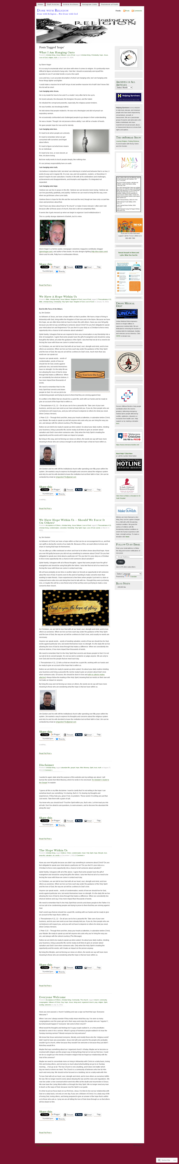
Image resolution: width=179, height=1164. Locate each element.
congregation (43, 1002)
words (98, 528)
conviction (63, 528)
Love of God (71, 55)
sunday (41, 1005)
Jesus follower (61, 55)
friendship (71, 528)
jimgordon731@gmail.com (66, 477)
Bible (47, 299)
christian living (50, 55)
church (96, 1000)
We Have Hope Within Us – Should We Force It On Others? (72, 521)
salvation (49, 855)
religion (50, 57)
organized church (88, 1002)
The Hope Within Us (53, 850)
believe (63, 853)
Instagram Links (89, 4)
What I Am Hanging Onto (57, 52)
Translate (133, 576)
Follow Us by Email (128, 544)
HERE (118, 336)
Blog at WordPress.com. (45, 1146)
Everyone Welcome (52, 997)
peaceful (42, 855)
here (117, 423)
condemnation (54, 528)
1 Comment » (47, 770)
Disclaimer (46, 765)
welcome (48, 1005)
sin (54, 855)
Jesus (106, 55)
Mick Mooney (84, 767)
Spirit (91, 767)
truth (55, 57)
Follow (120, 562)
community (103, 1000)
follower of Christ (54, 1002)
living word (77, 1002)
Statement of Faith (109, 4)
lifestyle (100, 853)
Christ (69, 853)
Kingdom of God (76, 299)
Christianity (95, 55)
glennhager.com (46, 252)
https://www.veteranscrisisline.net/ (127, 445)
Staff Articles (53, 4)
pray (96, 1002)
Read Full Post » (45, 285)
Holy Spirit (65, 302)
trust (95, 767)
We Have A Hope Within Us (58, 296)
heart (84, 853)
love (105, 853)
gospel (73, 767)
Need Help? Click (122, 453)
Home (40, 4)
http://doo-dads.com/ (99, 252)
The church (84, 1000)
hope (101, 55)
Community (75, 1000)
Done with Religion (53, 10)
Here (130, 453)
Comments (138, 11)
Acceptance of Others (53, 525)
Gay (62, 1002)
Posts (127, 11)
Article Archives (70, 4)
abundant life (65, 767)
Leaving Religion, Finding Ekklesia (127, 141)
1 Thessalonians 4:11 (104, 299)
